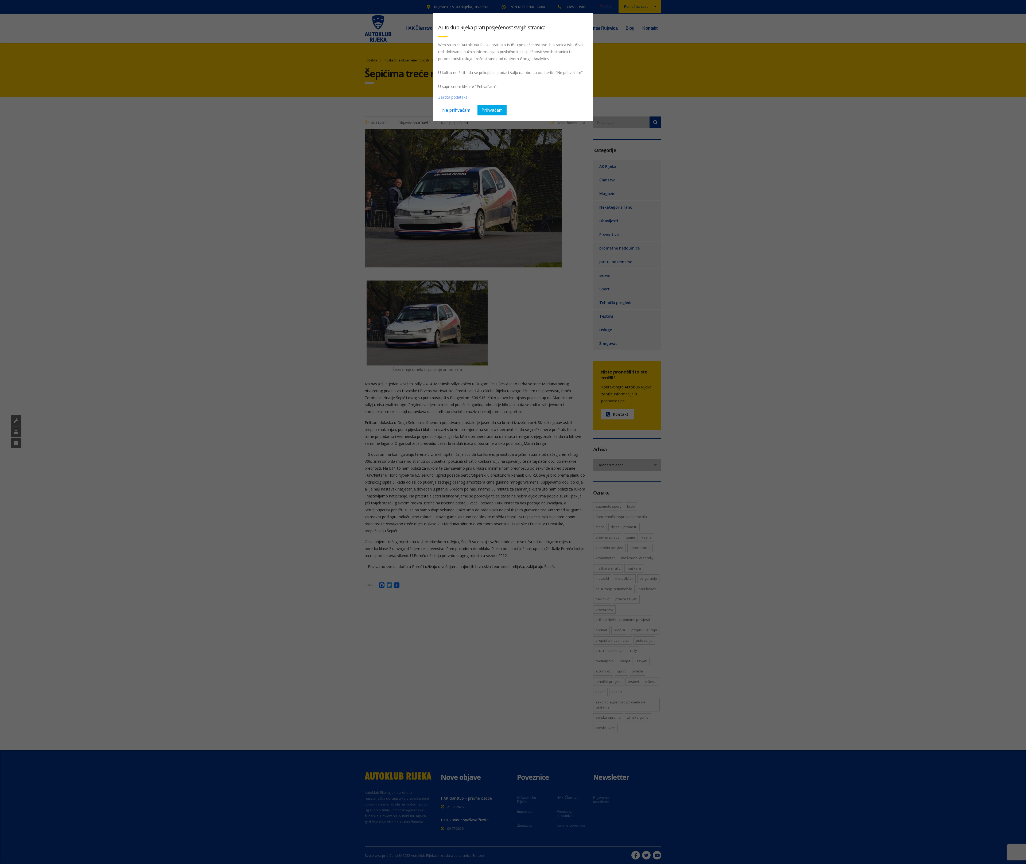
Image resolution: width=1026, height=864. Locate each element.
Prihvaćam (492, 110)
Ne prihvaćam (456, 110)
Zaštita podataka (453, 97)
